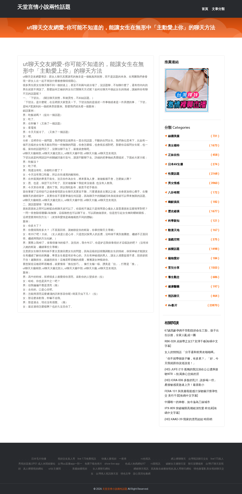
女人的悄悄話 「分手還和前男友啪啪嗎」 (190, 352)
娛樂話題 (193, 249)
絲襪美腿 (193, 136)
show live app (112, 463)
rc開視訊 (155, 463)
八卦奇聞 (193, 192)
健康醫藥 (193, 286)
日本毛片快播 (38, 458)
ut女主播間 (55, 468)
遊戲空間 (193, 239)
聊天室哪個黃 (195, 463)
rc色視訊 (145, 458)
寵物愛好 (193, 258)
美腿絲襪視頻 (79, 468)
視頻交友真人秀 (66, 458)
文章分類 (218, 9)
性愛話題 (193, 173)
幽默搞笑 (193, 202)
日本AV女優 (193, 164)
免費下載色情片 (93, 463)
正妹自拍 (193, 155)
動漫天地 (193, 230)
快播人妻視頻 (109, 458)
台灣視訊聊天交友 (198, 458)
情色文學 (126, 473)
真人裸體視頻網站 (33, 468)
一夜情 (122, 458)
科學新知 (193, 220)
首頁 (205, 9)
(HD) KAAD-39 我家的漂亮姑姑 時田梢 (188, 419)
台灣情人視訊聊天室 (107, 473)
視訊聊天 (193, 296)
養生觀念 (193, 277)
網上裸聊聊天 (178, 458)
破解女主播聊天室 (176, 463)
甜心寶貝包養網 (141, 473)
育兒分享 (193, 267)
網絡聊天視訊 (141, 468)
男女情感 (193, 183)
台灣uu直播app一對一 (70, 463)
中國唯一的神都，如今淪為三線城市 (187, 402)
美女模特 (193, 145)
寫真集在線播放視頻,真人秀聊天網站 (171, 468)
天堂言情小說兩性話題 (44, 7)
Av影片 (193, 305)
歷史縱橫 (193, 211)
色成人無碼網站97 (135, 463)
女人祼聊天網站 (101, 468)
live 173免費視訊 (87, 458)
